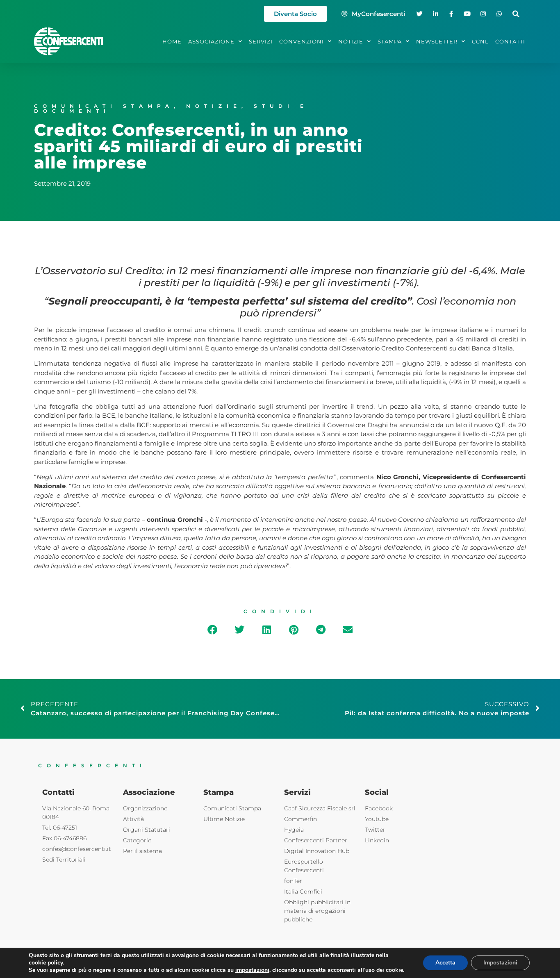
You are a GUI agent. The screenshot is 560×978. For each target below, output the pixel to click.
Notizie (213, 106)
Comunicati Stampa (104, 106)
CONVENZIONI (301, 41)
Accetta (445, 963)
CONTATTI (510, 41)
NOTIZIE (350, 41)
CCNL (480, 41)
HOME (172, 41)
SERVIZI (261, 41)
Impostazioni (500, 963)
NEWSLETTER (437, 41)
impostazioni (252, 970)
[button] (516, 13)
